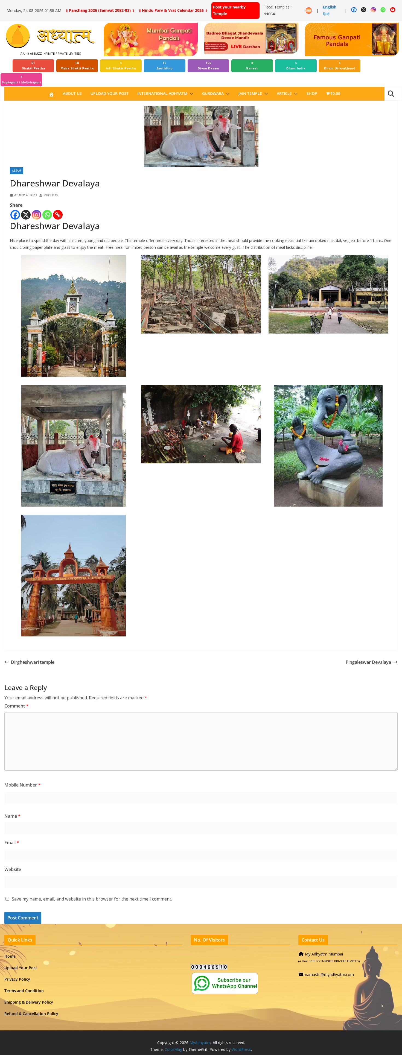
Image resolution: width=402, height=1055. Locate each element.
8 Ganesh (252, 65)
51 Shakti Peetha (33, 65)
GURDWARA (213, 93)
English (329, 7)
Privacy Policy (17, 979)
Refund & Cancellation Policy (31, 1013)
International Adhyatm (162, 93)
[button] (190, 94)
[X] (26, 215)
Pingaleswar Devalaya (368, 662)
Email (11, 843)
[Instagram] (36, 215)
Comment (16, 706)
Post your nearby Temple (229, 10)
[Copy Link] (58, 215)
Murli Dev (50, 195)
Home (10, 956)
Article (284, 93)
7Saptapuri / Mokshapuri (21, 79)
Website (12, 869)
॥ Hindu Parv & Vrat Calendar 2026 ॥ (172, 10)
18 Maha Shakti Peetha (77, 65)
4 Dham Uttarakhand (340, 65)
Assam (16, 171)
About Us (72, 93)
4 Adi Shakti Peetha (121, 65)
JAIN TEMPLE (250, 93)
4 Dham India (295, 65)
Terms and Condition (24, 990)
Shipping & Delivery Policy (28, 1002)
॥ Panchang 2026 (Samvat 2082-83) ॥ (99, 10)
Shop (312, 93)
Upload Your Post (110, 93)
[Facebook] (15, 215)
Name (12, 816)
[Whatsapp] (47, 215)
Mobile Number (22, 785)
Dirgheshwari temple (32, 662)
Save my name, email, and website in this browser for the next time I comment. (92, 899)
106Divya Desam (208, 65)
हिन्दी (326, 13)
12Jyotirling (164, 65)
